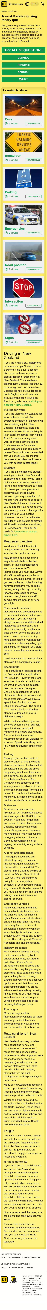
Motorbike (14, 1257)
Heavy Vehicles (32, 1257)
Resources (17, 1267)
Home (3, 11)
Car (3, 1257)
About (4, 1267)
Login (30, 1267)
